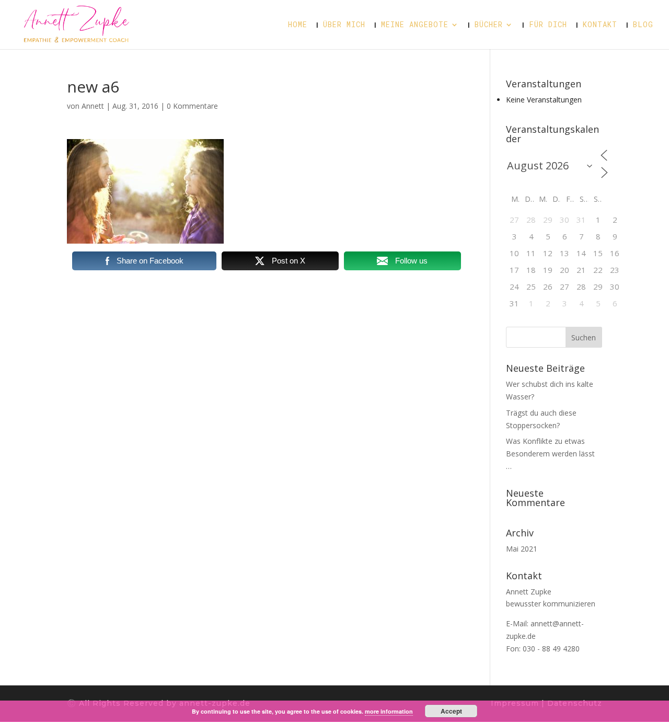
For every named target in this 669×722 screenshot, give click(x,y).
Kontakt (600, 25)
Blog (643, 25)
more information (389, 711)
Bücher (489, 25)
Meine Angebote (414, 25)
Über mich (344, 25)
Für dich (548, 25)
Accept (451, 711)
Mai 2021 (521, 549)
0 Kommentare (192, 106)
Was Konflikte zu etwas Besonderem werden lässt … (550, 453)
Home (297, 25)
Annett (93, 106)
